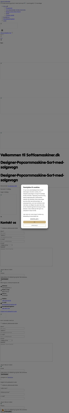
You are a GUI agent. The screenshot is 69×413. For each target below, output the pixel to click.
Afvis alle (35, 225)
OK (34, 222)
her (37, 216)
